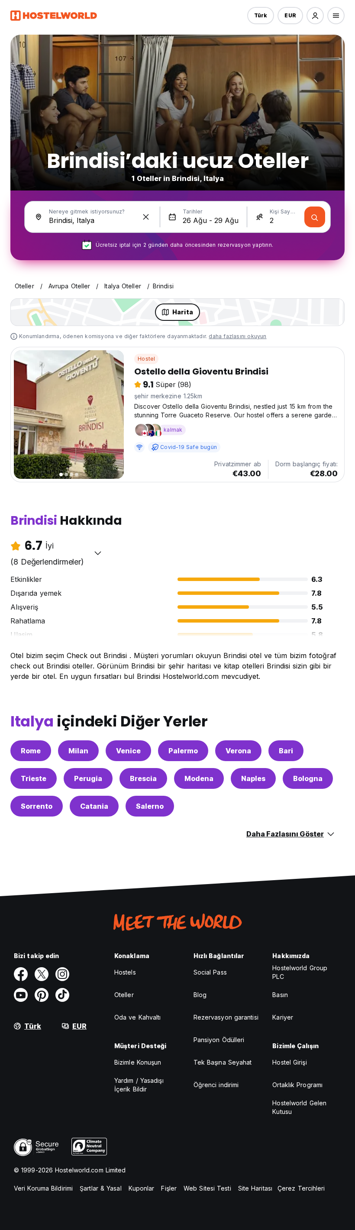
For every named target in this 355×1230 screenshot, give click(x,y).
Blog (200, 994)
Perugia (88, 778)
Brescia (143, 778)
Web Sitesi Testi (207, 1188)
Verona (238, 750)
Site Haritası (255, 1188)
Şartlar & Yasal (101, 1188)
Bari (286, 750)
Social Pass (210, 972)
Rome (31, 750)
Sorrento (36, 806)
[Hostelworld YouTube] (21, 995)
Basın (280, 994)
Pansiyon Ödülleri (219, 1039)
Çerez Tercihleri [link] (301, 1188)
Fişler (169, 1188)
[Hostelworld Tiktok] (62, 995)
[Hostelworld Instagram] (62, 974)
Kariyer (282, 1017)
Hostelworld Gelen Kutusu (299, 1107)
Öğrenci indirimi (216, 1084)
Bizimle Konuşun (137, 1062)
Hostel (146, 358)
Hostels (125, 972)
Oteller (124, 994)
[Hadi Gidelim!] (314, 217)
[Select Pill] (315, 15)
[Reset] (146, 217)
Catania (94, 806)
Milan (78, 750)
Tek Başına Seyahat (223, 1062)
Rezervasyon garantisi (226, 1017)
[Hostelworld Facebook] (21, 974)
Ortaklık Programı (297, 1084)
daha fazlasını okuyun (237, 336)
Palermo (183, 750)
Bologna (308, 778)
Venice (128, 750)
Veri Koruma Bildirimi (43, 1188)
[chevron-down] (97, 552)
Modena (198, 778)
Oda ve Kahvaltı (137, 1017)
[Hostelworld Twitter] (41, 974)
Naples (253, 778)
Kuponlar (142, 1188)
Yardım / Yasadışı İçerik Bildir (139, 1085)
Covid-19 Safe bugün (188, 447)
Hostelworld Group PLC (299, 972)
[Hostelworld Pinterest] (41, 995)
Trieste (33, 778)
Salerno (150, 806)
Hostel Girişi (289, 1062)
